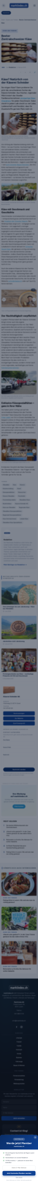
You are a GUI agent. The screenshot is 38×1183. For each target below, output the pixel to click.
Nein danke (19, 1177)
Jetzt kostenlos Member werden (19, 1173)
